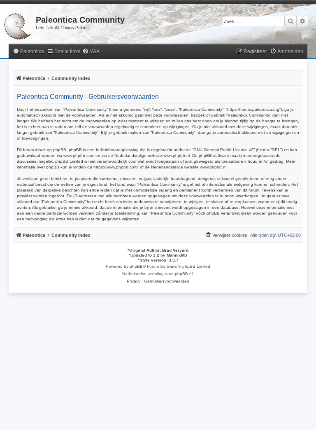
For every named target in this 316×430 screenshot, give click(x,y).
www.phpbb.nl (176, 155)
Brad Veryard (175, 250)
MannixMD (177, 255)
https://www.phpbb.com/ (116, 167)
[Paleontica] (18, 24)
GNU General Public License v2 (223, 149)
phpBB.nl (184, 273)
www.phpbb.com (78, 155)
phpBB (136, 266)
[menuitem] (28, 51)
